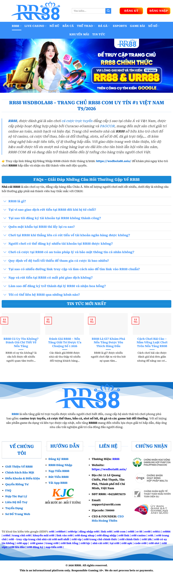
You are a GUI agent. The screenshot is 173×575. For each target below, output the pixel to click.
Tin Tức (98, 34)
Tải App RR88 (57, 482)
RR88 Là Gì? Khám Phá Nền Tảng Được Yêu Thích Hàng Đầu (108, 342)
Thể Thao (85, 26)
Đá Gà (103, 26)
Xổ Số (152, 26)
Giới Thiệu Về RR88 (19, 466)
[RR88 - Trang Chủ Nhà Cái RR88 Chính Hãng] (35, 11)
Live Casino (34, 26)
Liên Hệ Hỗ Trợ (16, 502)
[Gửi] (108, 11)
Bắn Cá (68, 26)
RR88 (15, 26)
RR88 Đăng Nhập (60, 465)
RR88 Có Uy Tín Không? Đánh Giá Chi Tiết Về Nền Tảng (21, 342)
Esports (120, 26)
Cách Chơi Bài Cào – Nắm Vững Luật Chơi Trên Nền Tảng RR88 (152, 342)
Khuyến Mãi (79, 34)
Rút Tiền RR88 (58, 477)
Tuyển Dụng (14, 508)
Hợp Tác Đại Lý (16, 496)
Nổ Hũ (54, 26)
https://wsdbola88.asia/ (113, 161)
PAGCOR (107, 126)
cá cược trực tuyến (76, 121)
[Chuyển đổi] (5, 201)
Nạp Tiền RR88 (58, 471)
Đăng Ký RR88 (58, 459)
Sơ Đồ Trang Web (17, 514)
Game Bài (137, 26)
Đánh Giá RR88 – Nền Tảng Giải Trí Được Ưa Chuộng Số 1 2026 (64, 342)
